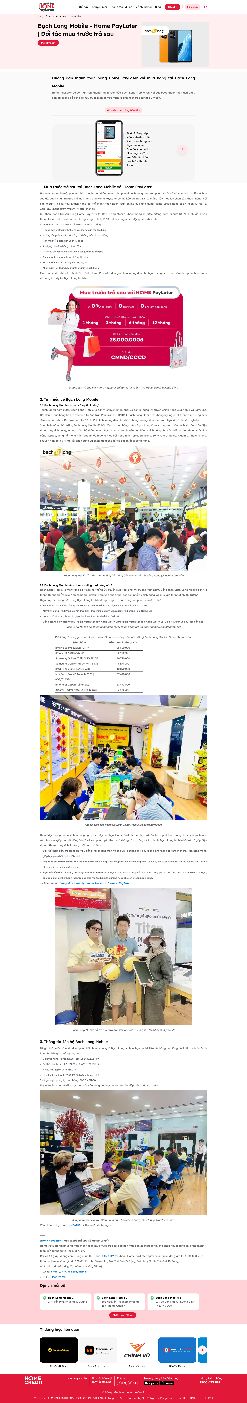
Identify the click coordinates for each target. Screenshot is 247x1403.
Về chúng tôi (144, 7)
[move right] (202, 1350)
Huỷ (215, 7)
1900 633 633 (59, 1277)
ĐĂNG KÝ (78, 1225)
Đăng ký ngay (48, 43)
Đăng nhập (192, 7)
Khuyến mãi (99, 7)
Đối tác (83, 7)
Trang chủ (42, 16)
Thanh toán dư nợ (121, 7)
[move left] (44, 1350)
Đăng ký (172, 7)
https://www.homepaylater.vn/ (70, 1271)
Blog (158, 7)
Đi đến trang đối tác (123, 1315)
